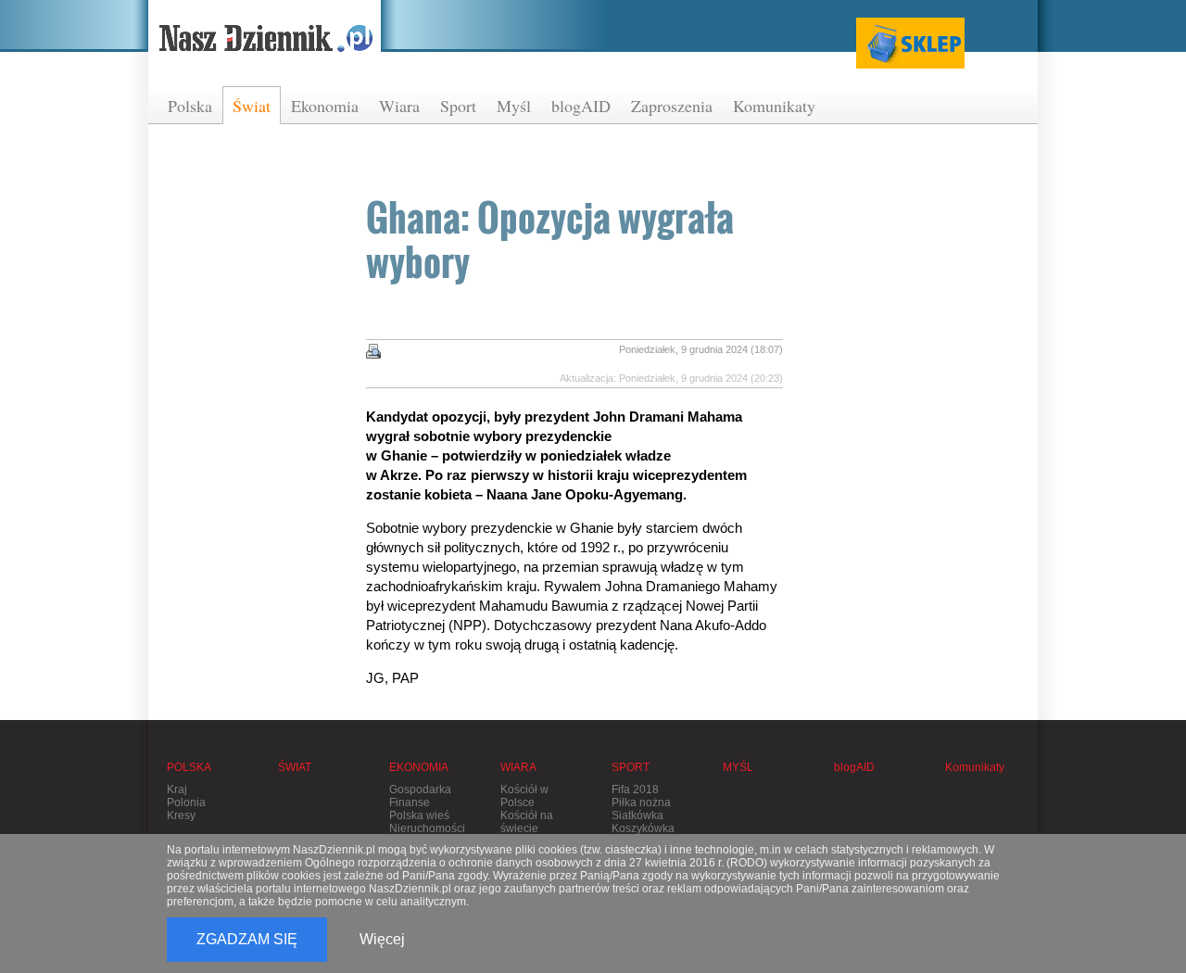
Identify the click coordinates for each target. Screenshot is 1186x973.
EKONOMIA (418, 767)
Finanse (409, 802)
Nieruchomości (427, 828)
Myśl (514, 106)
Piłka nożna (641, 802)
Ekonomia (325, 106)
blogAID (581, 106)
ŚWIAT (294, 767)
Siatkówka (637, 815)
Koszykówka (643, 828)
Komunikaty (774, 106)
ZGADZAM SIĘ (246, 939)
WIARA (518, 767)
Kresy (181, 815)
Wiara (399, 106)
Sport (458, 106)
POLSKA (189, 767)
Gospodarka (420, 789)
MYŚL (738, 767)
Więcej (382, 939)
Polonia (186, 802)
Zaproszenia (672, 106)
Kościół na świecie (526, 822)
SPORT (631, 767)
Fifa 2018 (635, 789)
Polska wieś (419, 815)
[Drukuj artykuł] (373, 351)
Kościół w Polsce (524, 796)
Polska (190, 106)
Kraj (177, 789)
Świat (252, 106)
